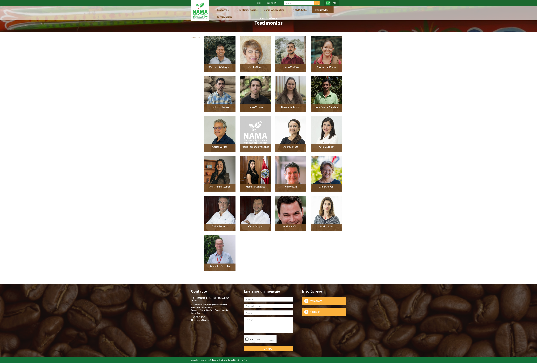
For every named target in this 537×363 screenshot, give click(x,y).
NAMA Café (300, 9)
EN (334, 3)
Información (224, 16)
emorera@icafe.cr (202, 320)
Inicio (259, 3)
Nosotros (223, 9)
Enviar (268, 348)
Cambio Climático (274, 9)
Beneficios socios (247, 9)
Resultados (322, 9)
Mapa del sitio (272, 3)
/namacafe (316, 300)
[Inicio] (200, 10)
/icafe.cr (315, 311)
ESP (328, 3)
